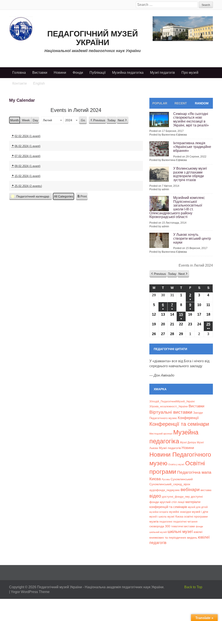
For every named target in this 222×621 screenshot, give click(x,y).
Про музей (189, 72)
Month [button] (14, 120)
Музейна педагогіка (128, 72)
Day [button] (35, 120)
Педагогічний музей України (92, 38)
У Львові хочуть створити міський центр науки (192, 238)
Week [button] (26, 120)
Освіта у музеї (176, 464)
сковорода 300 (159, 526)
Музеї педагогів (162, 72)
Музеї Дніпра (188, 442)
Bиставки (196, 406)
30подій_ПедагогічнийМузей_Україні (172, 401)
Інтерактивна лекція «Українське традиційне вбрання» (192, 146)
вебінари (190, 489)
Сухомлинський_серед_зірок (169, 484)
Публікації (98, 72)
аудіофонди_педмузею (164, 490)
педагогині (165, 521)
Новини (60, 72)
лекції (181, 502)
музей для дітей (198, 507)
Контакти (19, 83)
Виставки (39, 72)
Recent (181, 103)
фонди (199, 526)
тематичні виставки (183, 526)
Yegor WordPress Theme (30, 592)
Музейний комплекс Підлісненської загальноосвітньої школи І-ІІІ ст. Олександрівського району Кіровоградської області (177, 207)
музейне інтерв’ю (158, 512)
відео (155, 496)
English (39, 83)
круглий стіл (168, 502)
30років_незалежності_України (168, 406)
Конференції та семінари (179, 424)
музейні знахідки (180, 511)
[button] (97, 120)
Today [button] (111, 120)
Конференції (188, 418)
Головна (19, 72)
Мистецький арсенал (160, 433)
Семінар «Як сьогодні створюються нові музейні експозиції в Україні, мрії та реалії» (191, 119)
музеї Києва (175, 516)
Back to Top (193, 587)
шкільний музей (158, 532)
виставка (206, 490)
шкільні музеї (180, 531)
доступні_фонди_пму (176, 496)
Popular (159, 103)
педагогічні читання (185, 521)
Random (202, 103)
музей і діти (200, 511)
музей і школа (157, 516)
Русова (166, 479)
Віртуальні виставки (170, 412)
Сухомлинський (182, 479)
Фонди (78, 72)
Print (82, 197)
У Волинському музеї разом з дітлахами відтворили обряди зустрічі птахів (190, 174)
